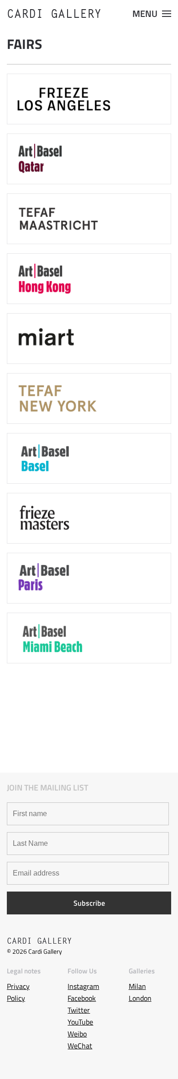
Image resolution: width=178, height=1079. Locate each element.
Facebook (82, 998)
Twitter (79, 1009)
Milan (137, 986)
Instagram (83, 986)
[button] (151, 13)
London (140, 998)
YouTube (80, 1021)
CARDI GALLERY (54, 13)
